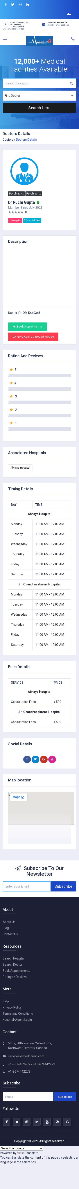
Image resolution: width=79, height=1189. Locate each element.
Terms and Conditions (18, 1013)
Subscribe (63, 886)
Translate (31, 1153)
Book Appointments (16, 970)
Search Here (39, 108)
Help (6, 1001)
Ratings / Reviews (15, 977)
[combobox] (39, 96)
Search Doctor (12, 964)
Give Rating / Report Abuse (35, 336)
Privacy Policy (12, 1007)
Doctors (8, 139)
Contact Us (10, 934)
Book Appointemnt (29, 326)
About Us (9, 922)
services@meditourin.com (26, 1056)
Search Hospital (13, 958)
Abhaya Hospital (20, 467)
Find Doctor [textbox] (12, 95)
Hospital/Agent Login (17, 1019)
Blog (6, 928)
